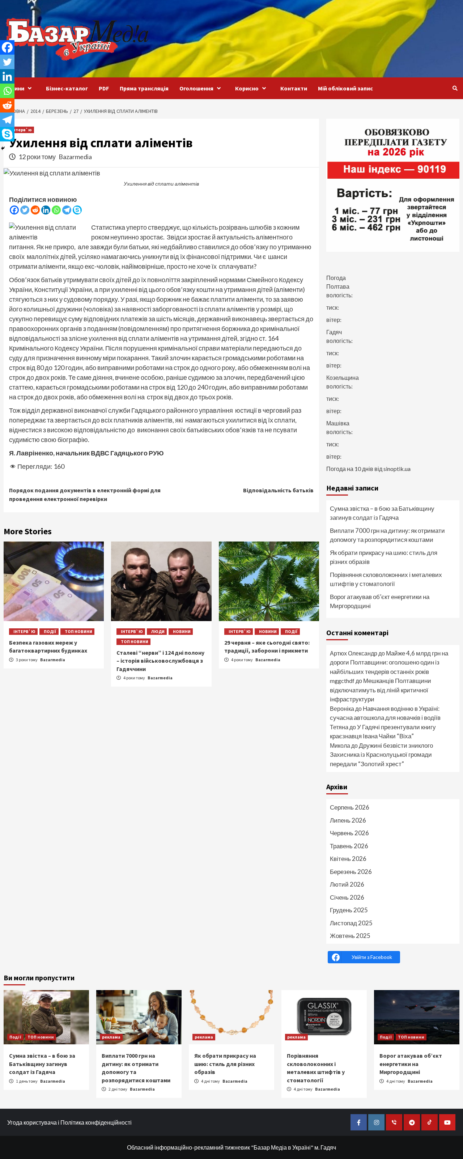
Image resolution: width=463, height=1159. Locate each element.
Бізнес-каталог (67, 88)
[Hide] (3, 148)
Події (50, 631)
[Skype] (77, 210)
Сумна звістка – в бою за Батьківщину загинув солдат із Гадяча (382, 513)
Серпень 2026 (349, 807)
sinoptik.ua (397, 468)
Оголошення (196, 88)
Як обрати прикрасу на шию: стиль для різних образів (383, 557)
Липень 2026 (348, 820)
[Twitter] (24, 210)
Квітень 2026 (348, 858)
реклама (111, 1037)
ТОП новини (78, 631)
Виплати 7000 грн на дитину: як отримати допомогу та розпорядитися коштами (387, 535)
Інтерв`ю (21, 129)
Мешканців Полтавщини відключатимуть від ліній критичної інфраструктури (380, 690)
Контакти (293, 88)
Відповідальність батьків (278, 490)
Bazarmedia (75, 157)
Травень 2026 (349, 846)
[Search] (454, 88)
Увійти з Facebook (372, 957)
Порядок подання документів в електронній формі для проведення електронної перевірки (85, 494)
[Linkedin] (45, 210)
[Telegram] (66, 210)
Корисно (247, 88)
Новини (14, 88)
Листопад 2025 (351, 923)
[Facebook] (14, 210)
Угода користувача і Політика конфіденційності (69, 1122)
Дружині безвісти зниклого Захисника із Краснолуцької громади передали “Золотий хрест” (381, 755)
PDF (104, 88)
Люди (158, 631)
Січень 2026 (347, 897)
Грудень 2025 (349, 910)
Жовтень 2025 (350, 935)
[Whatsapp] (56, 210)
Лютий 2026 (347, 884)
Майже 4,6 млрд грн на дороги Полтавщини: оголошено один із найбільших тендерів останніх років (389, 662)
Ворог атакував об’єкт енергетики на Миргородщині (379, 601)
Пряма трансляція (144, 88)
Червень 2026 (349, 833)
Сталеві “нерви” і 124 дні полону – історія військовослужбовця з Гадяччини (160, 660)
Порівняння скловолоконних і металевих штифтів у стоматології (386, 579)
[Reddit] (35, 210)
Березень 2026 (351, 871)
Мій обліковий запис (345, 88)
